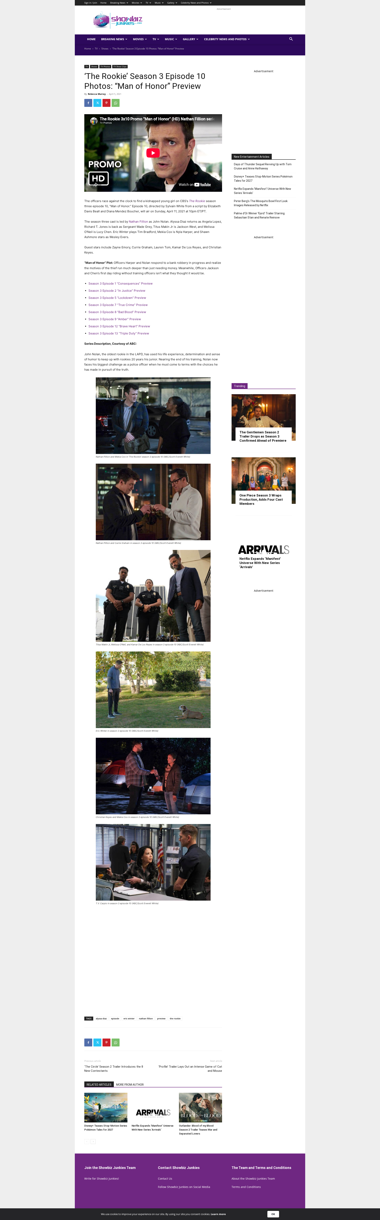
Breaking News (117, 2)
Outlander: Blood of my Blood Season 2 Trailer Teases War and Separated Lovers (198, 1129)
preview (161, 1018)
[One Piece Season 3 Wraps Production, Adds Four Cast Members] (264, 480)
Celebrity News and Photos (195, 2)
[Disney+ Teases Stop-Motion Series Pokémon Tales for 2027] (105, 1107)
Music (158, 2)
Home (103, 2)
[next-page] (93, 1141)
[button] (291, 39)
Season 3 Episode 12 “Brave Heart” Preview (119, 326)
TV (147, 2)
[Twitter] (97, 103)
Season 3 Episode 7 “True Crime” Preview (118, 305)
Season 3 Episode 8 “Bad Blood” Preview (117, 312)
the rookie (175, 1018)
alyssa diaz (101, 1018)
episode (115, 1018)
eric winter (129, 1018)
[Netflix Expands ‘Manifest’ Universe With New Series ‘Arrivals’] (153, 1107)
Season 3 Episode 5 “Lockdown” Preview (117, 298)
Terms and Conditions (246, 1187)
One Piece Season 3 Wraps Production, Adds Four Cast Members (261, 499)
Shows (104, 48)
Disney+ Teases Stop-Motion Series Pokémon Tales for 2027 (263, 178)
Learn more (218, 1214)
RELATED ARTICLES (99, 1084)
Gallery (170, 2)
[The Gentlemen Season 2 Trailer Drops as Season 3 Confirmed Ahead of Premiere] (264, 417)
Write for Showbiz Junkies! (101, 1178)
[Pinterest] (106, 103)
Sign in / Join (90, 2)
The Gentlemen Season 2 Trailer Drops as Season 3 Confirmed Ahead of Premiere (262, 436)
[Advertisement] (224, 20)
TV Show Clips (119, 66)
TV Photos (105, 66)
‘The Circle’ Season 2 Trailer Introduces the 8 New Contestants (113, 1069)
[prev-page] (86, 1141)
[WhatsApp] (116, 103)
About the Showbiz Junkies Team (253, 1178)
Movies (135, 2)
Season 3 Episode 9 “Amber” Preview (114, 319)
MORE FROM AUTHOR (130, 1084)
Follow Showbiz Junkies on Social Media (184, 1187)
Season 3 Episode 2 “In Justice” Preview (116, 290)
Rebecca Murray (97, 93)
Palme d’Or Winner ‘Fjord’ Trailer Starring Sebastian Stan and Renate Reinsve (259, 215)
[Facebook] (88, 103)
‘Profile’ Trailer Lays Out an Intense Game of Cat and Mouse (190, 1069)
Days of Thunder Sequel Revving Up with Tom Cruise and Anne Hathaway (263, 166)
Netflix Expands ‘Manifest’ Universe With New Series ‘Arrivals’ (262, 191)
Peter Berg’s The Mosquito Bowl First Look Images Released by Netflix (261, 203)
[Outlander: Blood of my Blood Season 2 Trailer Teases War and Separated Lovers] (200, 1107)
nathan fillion (146, 1018)
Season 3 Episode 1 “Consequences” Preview (120, 283)
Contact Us (165, 1178)
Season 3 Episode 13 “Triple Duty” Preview (118, 333)
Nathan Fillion (138, 221)
